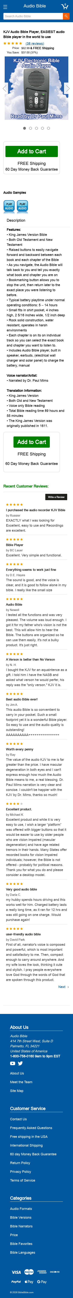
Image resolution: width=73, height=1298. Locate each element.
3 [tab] (36, 128)
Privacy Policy (20, 1171)
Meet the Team (21, 1082)
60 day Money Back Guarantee (33, 1154)
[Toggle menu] (5, 7)
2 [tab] (30, 128)
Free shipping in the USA (29, 1136)
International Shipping (26, 1145)
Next (68, 88)
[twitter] (19, 1062)
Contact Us (18, 1119)
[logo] (34, 6)
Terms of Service (22, 1180)
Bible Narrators (21, 1226)
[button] (56, 497)
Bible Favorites (21, 1243)
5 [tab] (48, 128)
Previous (4, 88)
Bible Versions (20, 1217)
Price (14, 1235)
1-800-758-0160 (22, 1056)
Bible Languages (22, 1252)
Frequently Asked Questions (31, 1128)
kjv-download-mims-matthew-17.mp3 (22, 207)
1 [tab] (24, 128)
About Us (17, 1073)
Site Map (16, 1090)
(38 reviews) (35, 43)
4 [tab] (42, 128)
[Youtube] (11, 1062)
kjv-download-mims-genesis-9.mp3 (9, 207)
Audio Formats (21, 1208)
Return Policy (20, 1163)
